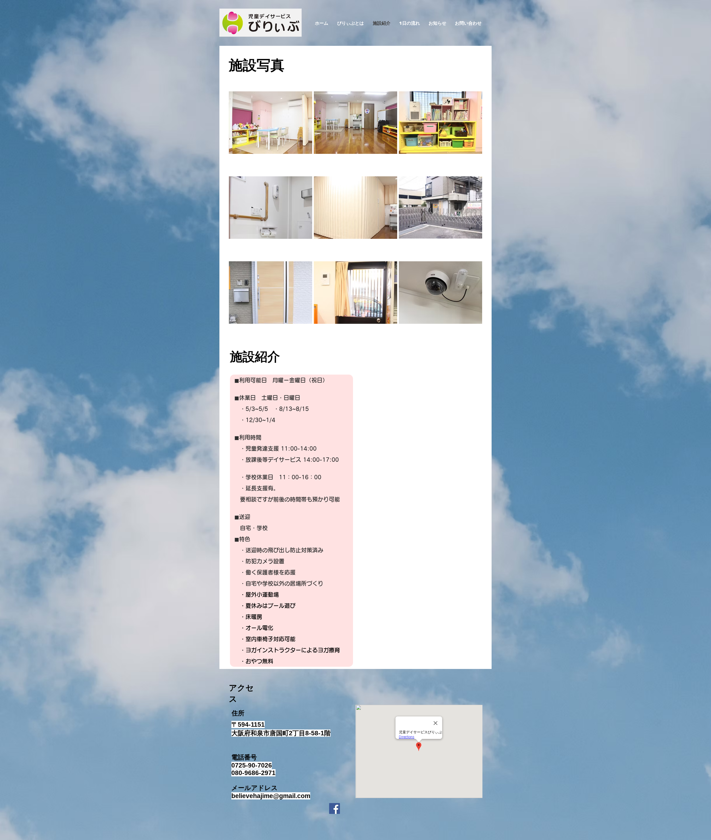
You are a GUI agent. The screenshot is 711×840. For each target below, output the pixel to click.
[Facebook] (334, 808)
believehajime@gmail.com (270, 795)
